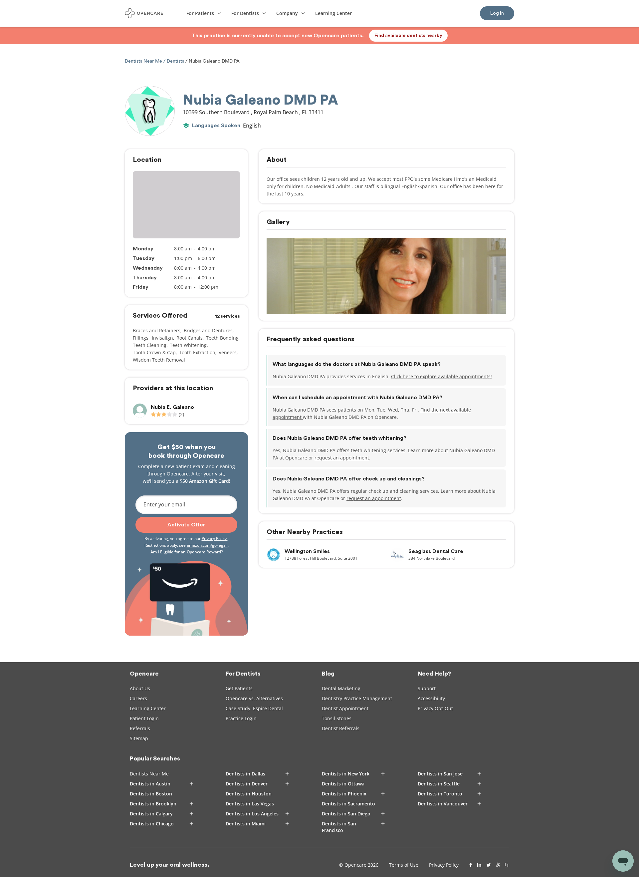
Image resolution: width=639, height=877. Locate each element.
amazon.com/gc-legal (207, 545)
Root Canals (189, 338)
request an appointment (342, 457)
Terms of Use (403, 865)
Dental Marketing (341, 688)
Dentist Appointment (345, 708)
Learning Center (148, 708)
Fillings (140, 338)
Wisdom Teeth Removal (159, 360)
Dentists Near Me (144, 61)
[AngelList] (498, 865)
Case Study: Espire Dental (254, 708)
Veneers (228, 352)
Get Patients (239, 688)
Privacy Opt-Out (435, 708)
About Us (140, 688)
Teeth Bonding (222, 338)
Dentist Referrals (340, 728)
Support (427, 688)
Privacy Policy (215, 538)
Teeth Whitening (188, 345)
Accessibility (431, 698)
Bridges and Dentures (208, 330)
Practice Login (241, 718)
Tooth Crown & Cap (154, 352)
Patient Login (144, 718)
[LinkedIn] (479, 865)
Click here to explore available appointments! (441, 376)
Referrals (140, 728)
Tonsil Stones (336, 718)
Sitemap (139, 738)
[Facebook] (470, 865)
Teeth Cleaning (149, 345)
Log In (497, 13)
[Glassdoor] (507, 865)
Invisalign (162, 338)
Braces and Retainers (156, 330)
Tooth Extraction (197, 352)
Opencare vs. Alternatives (254, 698)
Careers (138, 698)
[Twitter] (489, 865)
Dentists (175, 61)
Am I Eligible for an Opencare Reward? (186, 552)
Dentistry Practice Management (357, 698)
